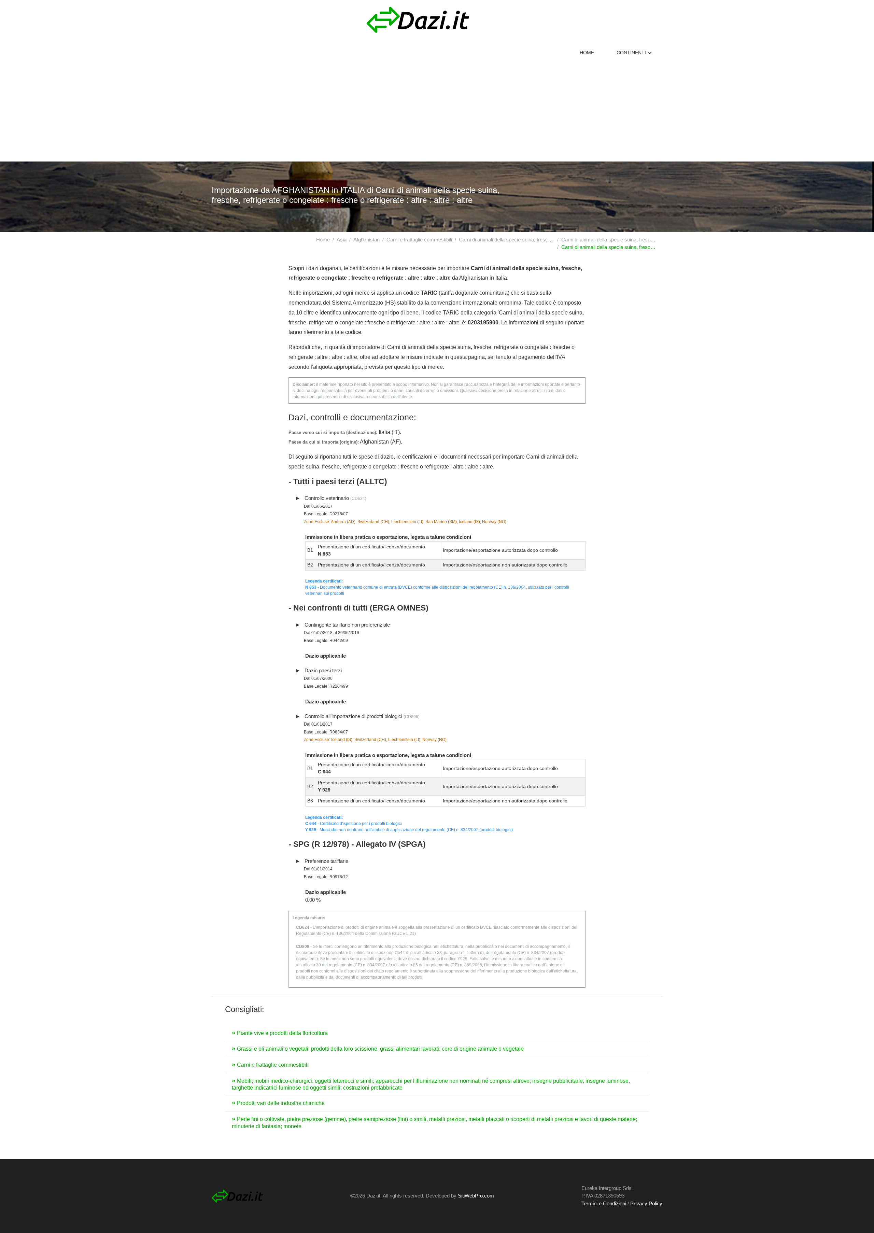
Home (587, 52)
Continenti (632, 52)
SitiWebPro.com (476, 1196)
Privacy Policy (646, 1203)
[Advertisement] (437, 110)
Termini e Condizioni (603, 1203)
